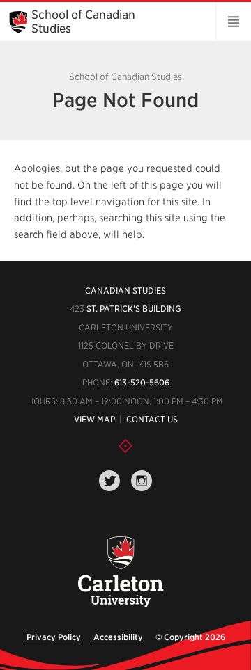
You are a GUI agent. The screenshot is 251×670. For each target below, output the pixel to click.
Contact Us (152, 419)
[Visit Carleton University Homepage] (120, 572)
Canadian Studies (125, 290)
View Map (94, 419)
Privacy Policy (53, 637)
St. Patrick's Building (133, 308)
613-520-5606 (141, 382)
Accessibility (118, 637)
